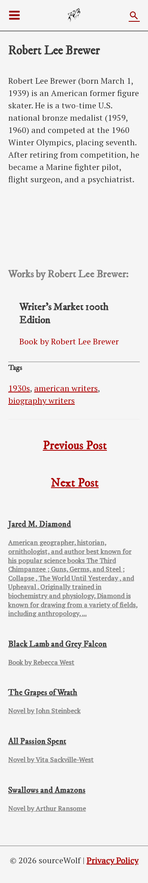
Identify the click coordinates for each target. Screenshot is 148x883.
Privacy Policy (113, 860)
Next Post (75, 483)
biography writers (41, 400)
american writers (66, 388)
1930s (19, 388)
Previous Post (75, 445)
